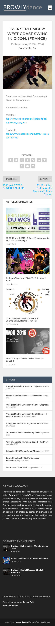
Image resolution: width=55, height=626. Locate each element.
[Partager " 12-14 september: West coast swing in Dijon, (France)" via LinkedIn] (39, 160)
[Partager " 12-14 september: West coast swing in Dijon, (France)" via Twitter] (16, 160)
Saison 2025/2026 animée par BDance (23, 451)
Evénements (25, 48)
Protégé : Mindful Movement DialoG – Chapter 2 (27, 405)
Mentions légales (10, 605)
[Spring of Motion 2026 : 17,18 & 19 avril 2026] (28, 261)
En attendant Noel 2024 (16, 467)
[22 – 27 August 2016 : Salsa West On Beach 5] (28, 341)
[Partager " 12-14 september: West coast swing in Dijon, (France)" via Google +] (22, 160)
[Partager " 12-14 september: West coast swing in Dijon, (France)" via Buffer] (44, 160)
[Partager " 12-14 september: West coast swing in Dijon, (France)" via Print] (33, 166)
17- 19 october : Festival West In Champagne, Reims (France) (22, 319)
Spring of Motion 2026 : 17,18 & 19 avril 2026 (26, 423)
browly (25, 44)
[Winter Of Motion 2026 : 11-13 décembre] (6, 560)
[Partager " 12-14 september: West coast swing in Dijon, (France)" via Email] (27, 166)
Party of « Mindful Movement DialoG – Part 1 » (26, 442)
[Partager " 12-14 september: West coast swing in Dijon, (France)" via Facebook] (10, 160)
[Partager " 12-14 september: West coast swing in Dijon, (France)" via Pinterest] (33, 160)
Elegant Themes (21, 622)
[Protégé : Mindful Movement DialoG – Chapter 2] (6, 571)
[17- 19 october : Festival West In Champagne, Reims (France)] (28, 301)
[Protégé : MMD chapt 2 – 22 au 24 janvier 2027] (6, 547)
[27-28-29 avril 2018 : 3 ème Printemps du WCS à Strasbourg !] (28, 221)
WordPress (45, 622)
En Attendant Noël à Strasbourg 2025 (22, 433)
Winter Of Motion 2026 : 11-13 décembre (24, 396)
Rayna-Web (28, 602)
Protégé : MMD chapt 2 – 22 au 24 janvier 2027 (26, 386)
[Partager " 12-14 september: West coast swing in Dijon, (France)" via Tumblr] (27, 160)
